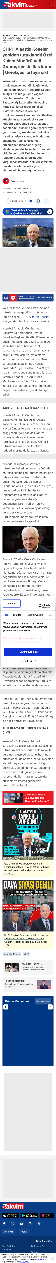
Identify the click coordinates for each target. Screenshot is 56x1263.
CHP (23, 316)
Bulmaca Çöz (39, 1246)
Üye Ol (24, 1232)
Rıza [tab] (6, 614)
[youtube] (21, 1223)
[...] (46, 201)
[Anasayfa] (51, 4)
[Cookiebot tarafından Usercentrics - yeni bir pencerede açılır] (39, 606)
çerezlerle (39, 1259)
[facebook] (4, 1223)
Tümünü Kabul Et (28, 651)
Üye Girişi (8, 1232)
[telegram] (30, 201)
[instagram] (30, 1223)
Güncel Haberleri (21, 35)
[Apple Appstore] (10, 1215)
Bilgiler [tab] (17, 614)
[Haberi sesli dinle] (13, 297)
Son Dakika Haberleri (8, 1248)
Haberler (6, 35)
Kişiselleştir (26, 661)
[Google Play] (29, 1215)
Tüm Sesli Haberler (44, 298)
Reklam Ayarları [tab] (34, 614)
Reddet (12, 603)
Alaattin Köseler (39, 316)
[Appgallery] (47, 1215)
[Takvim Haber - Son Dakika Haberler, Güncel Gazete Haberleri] (18, 4)
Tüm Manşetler (43, 1001)
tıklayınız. (24, 1261)
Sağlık (34, 1252)
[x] (12, 1223)
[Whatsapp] (38, 201)
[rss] (38, 1223)
